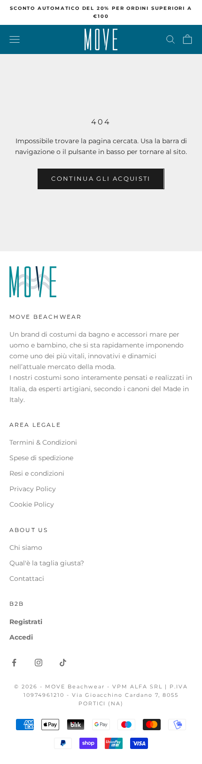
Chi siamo (25, 547)
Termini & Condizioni (43, 442)
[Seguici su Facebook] (14, 662)
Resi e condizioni (36, 473)
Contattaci (26, 578)
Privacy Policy (32, 489)
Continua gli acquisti (100, 178)
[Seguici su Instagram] (38, 662)
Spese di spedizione (41, 458)
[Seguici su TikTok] (63, 662)
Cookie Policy (31, 504)
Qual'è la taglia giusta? (46, 563)
